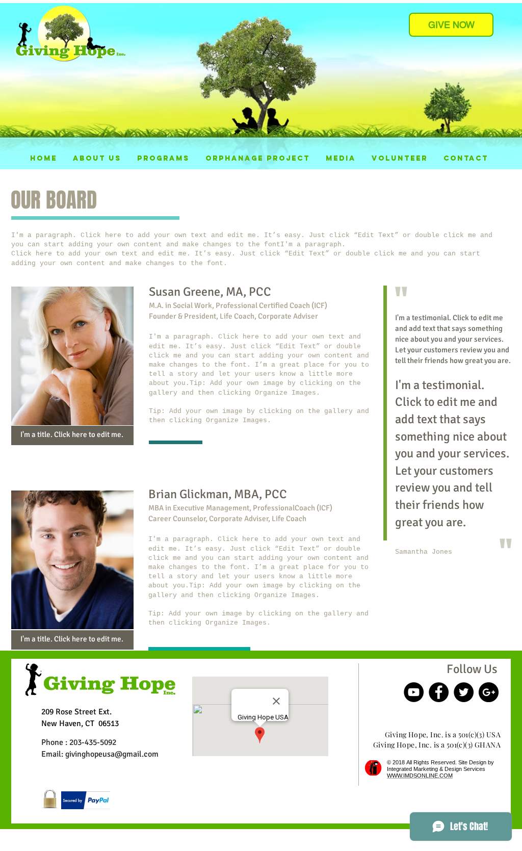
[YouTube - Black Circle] (414, 692)
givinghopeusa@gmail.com (112, 754)
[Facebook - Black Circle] (439, 692)
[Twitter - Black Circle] (464, 692)
